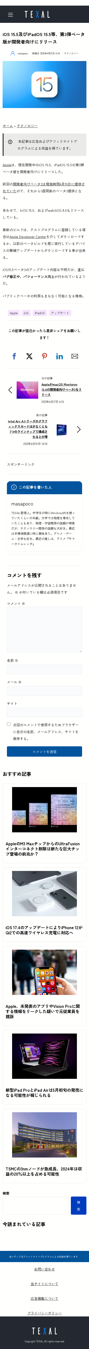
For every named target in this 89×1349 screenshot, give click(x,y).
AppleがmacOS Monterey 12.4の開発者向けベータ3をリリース (61, 389)
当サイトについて (44, 1283)
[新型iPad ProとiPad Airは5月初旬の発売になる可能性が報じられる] (44, 1037)
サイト (12, 703)
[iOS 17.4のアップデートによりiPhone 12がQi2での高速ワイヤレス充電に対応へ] (44, 874)
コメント (16, 603)
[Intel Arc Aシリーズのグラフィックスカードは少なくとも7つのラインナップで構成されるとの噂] (61, 424)
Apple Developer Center (28, 236)
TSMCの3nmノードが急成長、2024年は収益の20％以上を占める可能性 (44, 1171)
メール (14, 681)
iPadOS (40, 313)
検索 (6, 1193)
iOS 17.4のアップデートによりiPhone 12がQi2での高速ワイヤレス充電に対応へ (44, 930)
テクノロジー (71, 53)
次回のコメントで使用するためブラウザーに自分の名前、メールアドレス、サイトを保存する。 (46, 731)
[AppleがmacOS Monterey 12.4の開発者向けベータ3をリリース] (27, 384)
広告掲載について (44, 1298)
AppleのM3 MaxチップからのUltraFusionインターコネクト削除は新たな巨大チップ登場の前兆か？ (43, 849)
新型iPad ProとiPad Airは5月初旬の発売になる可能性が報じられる (44, 1092)
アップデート (60, 313)
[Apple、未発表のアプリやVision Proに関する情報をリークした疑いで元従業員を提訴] (44, 953)
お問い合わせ (44, 1269)
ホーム (8, 125)
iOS (26, 313)
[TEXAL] (37, 13)
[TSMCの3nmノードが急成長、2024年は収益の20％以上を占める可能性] (44, 1115)
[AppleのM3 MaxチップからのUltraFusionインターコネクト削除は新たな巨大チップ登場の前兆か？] (44, 790)
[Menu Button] (12, 15)
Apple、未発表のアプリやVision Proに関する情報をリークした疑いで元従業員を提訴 (43, 1011)
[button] (14, 356)
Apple (7, 164)
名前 (12, 660)
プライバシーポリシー (44, 1313)
